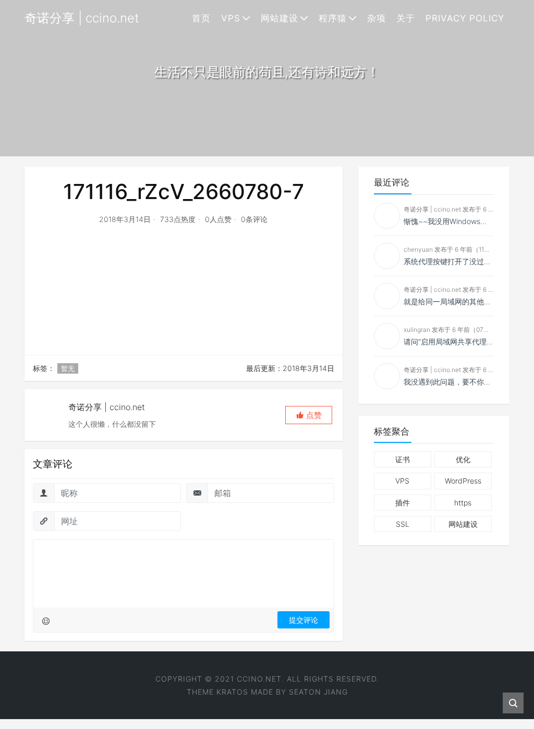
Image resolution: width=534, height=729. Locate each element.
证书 (402, 459)
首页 (201, 18)
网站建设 (279, 18)
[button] (308, 415)
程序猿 (333, 18)
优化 (463, 459)
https (462, 502)
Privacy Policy (465, 18)
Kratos (232, 691)
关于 (405, 18)
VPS (230, 18)
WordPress (463, 480)
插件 (402, 502)
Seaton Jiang (318, 691)
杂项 (376, 18)
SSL (402, 524)
